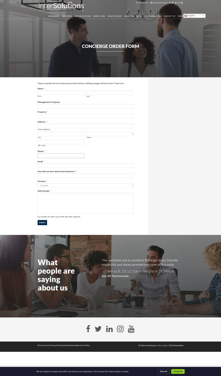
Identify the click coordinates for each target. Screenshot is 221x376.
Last (88, 96)
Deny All (163, 371)
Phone (42, 151)
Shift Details (44, 191)
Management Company (49, 102)
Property (43, 112)
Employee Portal (159, 2)
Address (43, 121)
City (39, 137)
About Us (129, 16)
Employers (67, 16)
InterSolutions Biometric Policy (76, 345)
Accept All (178, 371)
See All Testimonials (115, 276)
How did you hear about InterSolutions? (57, 171)
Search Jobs (99, 16)
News (138, 16)
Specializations (83, 16)
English (191, 15)
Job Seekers (53, 16)
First (39, 96)
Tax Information (152, 16)
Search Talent (115, 16)
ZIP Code (41, 145)
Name (41, 88)
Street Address (44, 129)
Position (42, 181)
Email (41, 161)
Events (181, 16)
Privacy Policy (56, 345)
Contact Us (143, 2)
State (89, 137)
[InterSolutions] (61, 6)
